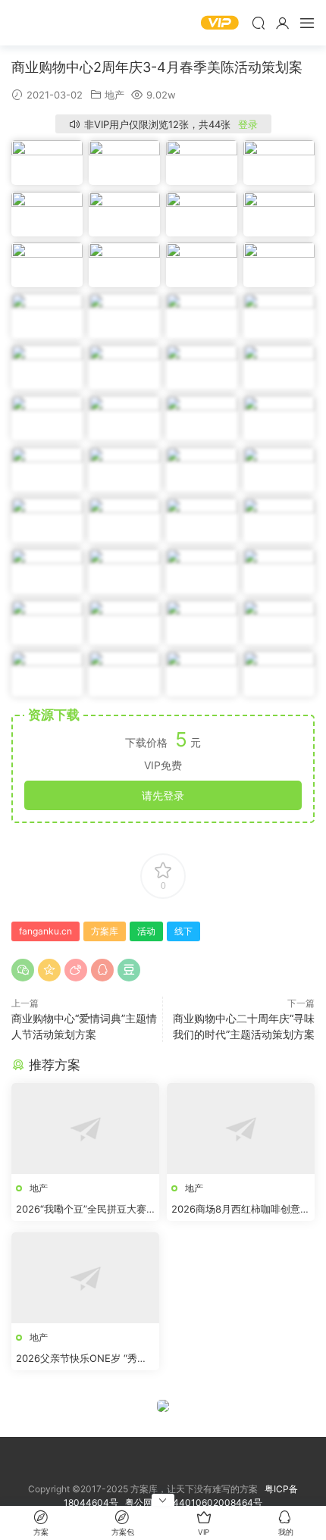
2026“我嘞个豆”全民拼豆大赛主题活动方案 (81, 1209)
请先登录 (163, 795)
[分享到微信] (22, 970)
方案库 (56, 22)
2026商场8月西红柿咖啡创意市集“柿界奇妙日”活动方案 (240, 1209)
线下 (183, 931)
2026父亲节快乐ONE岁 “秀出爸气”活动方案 (81, 1359)
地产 (114, 95)
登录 (248, 124)
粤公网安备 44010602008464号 (193, 1502)
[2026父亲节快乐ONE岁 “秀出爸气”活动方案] (85, 1277)
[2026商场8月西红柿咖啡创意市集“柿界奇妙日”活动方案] (241, 1128)
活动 (146, 931)
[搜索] (258, 23)
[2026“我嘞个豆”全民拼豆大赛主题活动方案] (85, 1128)
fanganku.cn (45, 931)
